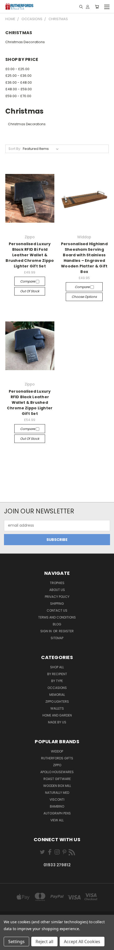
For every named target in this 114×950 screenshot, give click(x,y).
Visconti (57, 799)
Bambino (57, 806)
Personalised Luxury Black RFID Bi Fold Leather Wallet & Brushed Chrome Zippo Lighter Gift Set (30, 255)
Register (66, 631)
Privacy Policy (57, 596)
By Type (57, 681)
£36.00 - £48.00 (18, 82)
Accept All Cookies (82, 941)
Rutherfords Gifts (57, 758)
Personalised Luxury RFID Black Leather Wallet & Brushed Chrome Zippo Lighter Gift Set (29, 402)
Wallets (57, 708)
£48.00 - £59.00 (18, 89)
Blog (57, 624)
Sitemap (57, 638)
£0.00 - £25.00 (17, 68)
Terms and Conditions (57, 617)
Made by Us (57, 722)
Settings (16, 941)
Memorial (57, 694)
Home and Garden (57, 715)
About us (57, 590)
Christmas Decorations (25, 41)
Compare (28, 281)
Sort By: (14, 148)
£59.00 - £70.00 (18, 95)
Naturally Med (57, 792)
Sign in (46, 631)
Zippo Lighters (57, 701)
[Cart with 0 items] (97, 6)
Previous (8, 945)
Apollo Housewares (57, 772)
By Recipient (57, 674)
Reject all (44, 941)
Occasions (57, 687)
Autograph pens (57, 813)
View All (57, 820)
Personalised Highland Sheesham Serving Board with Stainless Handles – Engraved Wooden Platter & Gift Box (84, 257)
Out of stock (29, 291)
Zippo (57, 765)
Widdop (57, 751)
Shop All (57, 667)
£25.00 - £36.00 (18, 75)
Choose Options (84, 296)
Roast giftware (57, 779)
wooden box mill (57, 785)
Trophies (57, 583)
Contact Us (57, 610)
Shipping (57, 603)
